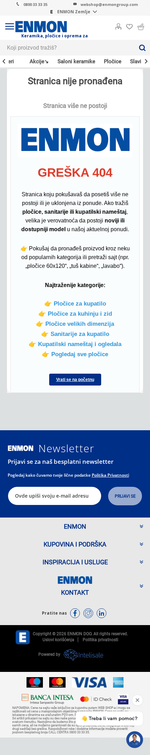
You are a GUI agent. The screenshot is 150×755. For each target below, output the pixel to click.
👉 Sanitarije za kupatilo (75, 333)
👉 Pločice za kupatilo (75, 303)
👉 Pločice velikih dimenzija (75, 323)
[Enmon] (20, 448)
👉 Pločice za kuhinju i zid (75, 313)
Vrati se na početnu (75, 379)
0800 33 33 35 (35, 4)
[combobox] (67, 48)
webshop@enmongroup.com (109, 4)
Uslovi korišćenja (58, 639)
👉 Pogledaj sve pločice (75, 354)
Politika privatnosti (110, 475)
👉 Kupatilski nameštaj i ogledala (75, 343)
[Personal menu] (118, 25)
